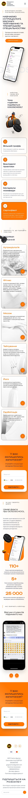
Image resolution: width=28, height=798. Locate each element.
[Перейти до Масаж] (22, 337)
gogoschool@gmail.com (14, 765)
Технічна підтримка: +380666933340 (14, 768)
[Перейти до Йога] (22, 403)
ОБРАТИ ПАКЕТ (13, 40)
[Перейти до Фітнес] (22, 304)
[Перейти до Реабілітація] (22, 436)
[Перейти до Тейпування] (22, 370)
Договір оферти (14, 771)
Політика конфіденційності (14, 773)
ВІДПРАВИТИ (14, 487)
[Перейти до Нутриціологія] (22, 271)
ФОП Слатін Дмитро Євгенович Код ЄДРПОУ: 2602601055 (14, 760)
